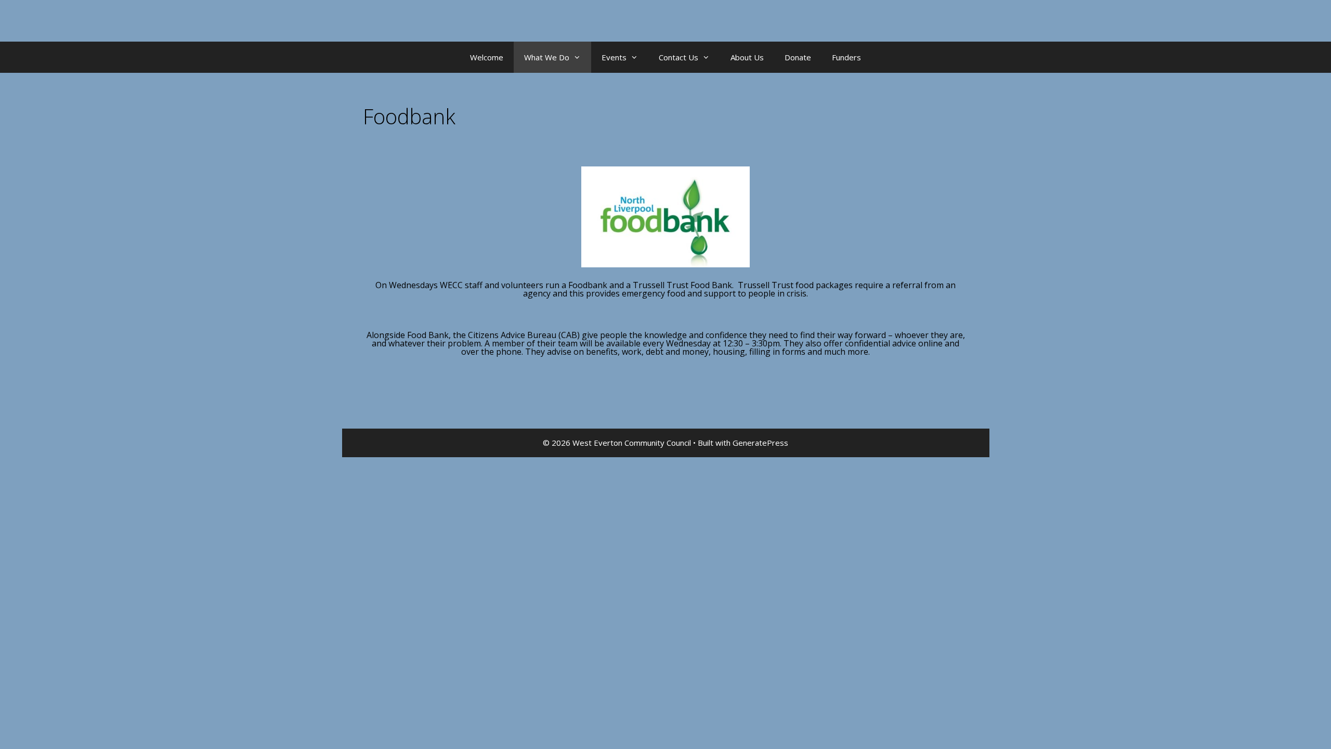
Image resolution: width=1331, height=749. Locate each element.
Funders (846, 57)
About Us (747, 57)
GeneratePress (760, 442)
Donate (798, 57)
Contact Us (678, 57)
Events (614, 57)
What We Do (546, 57)
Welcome (486, 57)
